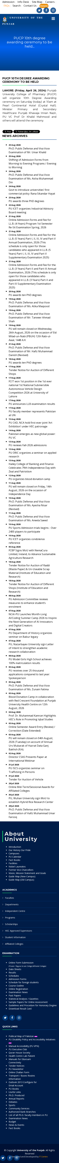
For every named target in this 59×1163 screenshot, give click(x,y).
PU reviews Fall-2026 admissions (28, 445)
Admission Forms (17, 979)
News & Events (16, 1124)
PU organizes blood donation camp (29, 479)
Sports (12, 1105)
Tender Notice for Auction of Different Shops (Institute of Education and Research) (31, 587)
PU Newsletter (16, 1069)
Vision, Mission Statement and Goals (27, 873)
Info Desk (23, 2)
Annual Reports (16, 1098)
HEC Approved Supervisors (18, 930)
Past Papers (15, 995)
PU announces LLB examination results (32, 404)
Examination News (18, 992)
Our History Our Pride (20, 850)
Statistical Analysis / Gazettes (23, 998)
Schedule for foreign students (24, 982)
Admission (8, 2)
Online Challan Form (19, 1072)
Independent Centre (15, 910)
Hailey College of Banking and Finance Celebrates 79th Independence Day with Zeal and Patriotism (32, 467)
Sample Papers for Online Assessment (28, 1002)
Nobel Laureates (17, 866)
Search (17, 5)
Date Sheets (15, 969)
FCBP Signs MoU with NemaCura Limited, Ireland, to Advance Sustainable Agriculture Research (32, 554)
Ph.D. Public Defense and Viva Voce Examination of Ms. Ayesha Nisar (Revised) (29, 505)
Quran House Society (19, 1052)
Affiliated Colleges (14, 943)
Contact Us (30, 5)
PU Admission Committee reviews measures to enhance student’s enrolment (28, 602)
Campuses (14, 853)
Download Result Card (20, 1008)
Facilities (13, 863)
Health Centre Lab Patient (22, 1055)
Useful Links (15, 1092)
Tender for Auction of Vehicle (26, 779)
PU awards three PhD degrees (26, 201)
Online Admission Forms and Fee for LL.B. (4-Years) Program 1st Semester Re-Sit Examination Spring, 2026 (31, 223)
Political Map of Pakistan (21, 1036)
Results (12, 972)
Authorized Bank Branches (22, 1111)
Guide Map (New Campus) (22, 876)
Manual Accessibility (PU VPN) (24, 1046)
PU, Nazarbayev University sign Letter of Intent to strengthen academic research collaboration (31, 648)
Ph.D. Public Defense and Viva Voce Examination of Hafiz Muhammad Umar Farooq (32, 813)
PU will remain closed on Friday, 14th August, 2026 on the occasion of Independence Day (30, 490)
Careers (50, 2)
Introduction (15, 846)
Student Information (15, 937)
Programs (10, 917)
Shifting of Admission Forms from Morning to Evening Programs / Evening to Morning (32, 163)
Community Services (19, 1108)
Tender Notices (16, 1065)
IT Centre (43, 1156)
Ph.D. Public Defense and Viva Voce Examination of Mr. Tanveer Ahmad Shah (29, 317)
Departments (12, 904)
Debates (13, 1101)
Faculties (9, 897)
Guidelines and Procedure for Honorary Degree (33, 1005)
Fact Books (14, 859)
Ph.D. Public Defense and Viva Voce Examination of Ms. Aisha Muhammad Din (31, 178)
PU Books (14, 1088)
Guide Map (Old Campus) (21, 879)
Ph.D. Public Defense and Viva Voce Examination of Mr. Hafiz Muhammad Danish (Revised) (30, 351)
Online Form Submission (27, 964)
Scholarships (11, 924)
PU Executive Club (18, 1049)
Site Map (37, 2)
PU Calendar (15, 856)
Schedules (14, 975)
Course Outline (16, 985)
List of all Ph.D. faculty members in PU (28, 1115)
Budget (12, 1121)
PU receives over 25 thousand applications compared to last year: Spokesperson (29, 674)
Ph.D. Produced (16, 1095)
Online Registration (18, 988)
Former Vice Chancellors (21, 869)
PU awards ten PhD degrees (25, 295)
